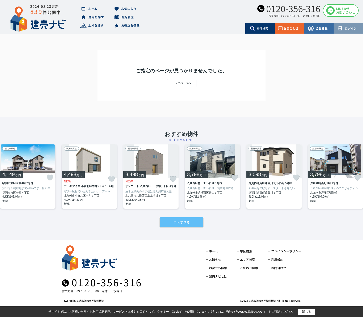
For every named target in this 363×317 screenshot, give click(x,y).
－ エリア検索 (245, 259)
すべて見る (181, 222)
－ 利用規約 (275, 259)
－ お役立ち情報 (216, 268)
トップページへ (181, 83)
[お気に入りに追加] (50, 177)
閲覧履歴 (127, 17)
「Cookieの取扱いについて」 (251, 311)
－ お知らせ (213, 259)
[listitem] (89, 176)
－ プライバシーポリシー (284, 251)
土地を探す (96, 25)
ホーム (92, 9)
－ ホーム (211, 251)
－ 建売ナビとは (216, 276)
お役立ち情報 (130, 25)
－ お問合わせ (277, 268)
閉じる (306, 311)
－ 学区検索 (244, 251)
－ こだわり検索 (247, 268)
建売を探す (96, 17)
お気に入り (129, 9)
